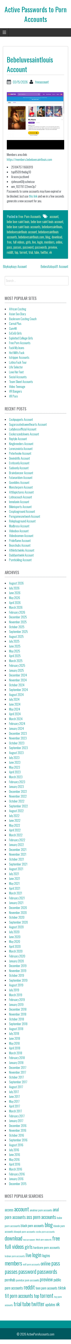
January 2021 (16, 902)
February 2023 (17, 782)
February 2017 (17, 1116)
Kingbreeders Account (21, 443)
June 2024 (14, 704)
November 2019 (17, 970)
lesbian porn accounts (15, 1256)
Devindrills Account (19, 458)
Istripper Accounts (19, 357)
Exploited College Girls (21, 338)
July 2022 (14, 815)
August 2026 (16, 583)
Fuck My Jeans (16, 348)
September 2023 (18, 748)
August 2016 (16, 1145)
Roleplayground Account (22, 521)
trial (31, 252)
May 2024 (14, 709)
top (16, 252)
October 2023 (16, 743)
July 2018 (14, 1033)
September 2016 (18, 1140)
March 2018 (15, 1053)
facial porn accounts (29, 1239)
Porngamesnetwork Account (24, 516)
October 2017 (16, 1077)
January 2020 (16, 961)
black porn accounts (32, 1225)
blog (47, 236)
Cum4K (13, 328)
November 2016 (17, 1130)
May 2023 (14, 767)
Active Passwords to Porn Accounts (36, 14)
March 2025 (16, 660)
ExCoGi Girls (15, 333)
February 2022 (17, 840)
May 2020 (14, 941)
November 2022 (18, 796)
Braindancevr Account (21, 473)
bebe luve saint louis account (47, 221)
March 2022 (16, 835)
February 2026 (17, 612)
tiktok (62, 1288)
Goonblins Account (19, 482)
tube (36, 252)
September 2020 (18, 922)
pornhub (10, 1280)
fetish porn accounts (43, 1239)
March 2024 (16, 719)
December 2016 (18, 1125)
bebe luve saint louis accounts (24, 226)
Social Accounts (18, 377)
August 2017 (16, 1087)
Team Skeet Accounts (21, 381)
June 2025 (14, 646)
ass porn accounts (41, 1216)
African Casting (17, 309)
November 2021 (17, 854)
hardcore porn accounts (46, 1247)
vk (50, 252)
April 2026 (15, 602)
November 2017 (17, 1072)
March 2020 (16, 951)
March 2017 (15, 1111)
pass (9, 247)
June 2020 (14, 937)
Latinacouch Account (20, 497)
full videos (18, 242)
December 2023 (18, 733)
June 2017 (14, 1096)
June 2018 (14, 1038)
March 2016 (15, 1169)
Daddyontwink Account (21, 555)
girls (28, 242)
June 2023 (14, 762)
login (40, 242)
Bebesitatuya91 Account (54, 266)
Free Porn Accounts (29, 216)
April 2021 (14, 888)
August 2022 (16, 811)
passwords (41, 247)
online (59, 242)
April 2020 (15, 946)
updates (50, 1304)
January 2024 (16, 728)
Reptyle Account (18, 439)
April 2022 (15, 830)
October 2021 (16, 859)
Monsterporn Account (21, 487)
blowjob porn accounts (24, 1231)
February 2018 (17, 1057)
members (49, 242)
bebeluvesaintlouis (52, 226)
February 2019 (17, 999)
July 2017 (14, 1092)
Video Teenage (17, 386)
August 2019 (16, 985)
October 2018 (16, 1019)
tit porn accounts (19, 1295)
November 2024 (18, 680)
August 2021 (16, 869)
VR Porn (13, 396)
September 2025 (18, 631)
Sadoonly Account (19, 468)
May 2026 (14, 597)
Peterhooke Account (20, 453)
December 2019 (18, 965)
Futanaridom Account (20, 477)
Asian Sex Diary (17, 314)
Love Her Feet (16, 372)
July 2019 (14, 990)
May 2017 (14, 1101)
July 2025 (14, 641)
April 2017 (14, 1106)
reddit (10, 252)
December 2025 (18, 617)
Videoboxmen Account (21, 535)
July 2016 (14, 1150)
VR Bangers (15, 391)
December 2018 (18, 1009)
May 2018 (14, 1043)
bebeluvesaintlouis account (22, 231)
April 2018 (14, 1048)
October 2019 (16, 975)
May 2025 (14, 651)
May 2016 (14, 1159)
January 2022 (16, 844)
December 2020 (18, 907)
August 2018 (16, 1028)
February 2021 (17, 898)
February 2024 (17, 723)
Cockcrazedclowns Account (24, 434)
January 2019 (16, 1004)
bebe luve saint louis (18, 221)
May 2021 (14, 883)
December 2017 (17, 1067)
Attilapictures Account (21, 492)
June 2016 (14, 1154)
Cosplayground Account (22, 511)
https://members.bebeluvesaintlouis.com (29, 159)
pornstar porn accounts (27, 1280)
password (28, 247)
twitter (44, 252)
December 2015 (18, 1183)
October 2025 (16, 627)
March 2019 (15, 995)
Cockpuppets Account (21, 419)
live (34, 242)
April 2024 (15, 714)
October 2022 (16, 801)
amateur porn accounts (41, 1210)
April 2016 (14, 1164)
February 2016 (17, 1174)
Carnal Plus (15, 323)
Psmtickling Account (20, 560)
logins (46, 1255)
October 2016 (16, 1135)
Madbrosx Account (19, 526)
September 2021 (18, 864)
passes (17, 247)
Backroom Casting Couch (23, 319)
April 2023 (15, 772)
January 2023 (16, 786)
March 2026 (16, 607)
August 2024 (16, 694)
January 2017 (16, 1120)
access (9, 1209)
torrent (23, 252)
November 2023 (18, 738)
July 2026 (14, 588)
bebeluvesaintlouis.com (31, 236)
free (9, 242)
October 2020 (16, 917)
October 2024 (16, 685)
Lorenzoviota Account (21, 448)
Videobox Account (19, 531)
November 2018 (17, 1014)
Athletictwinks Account (21, 550)
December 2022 (18, 791)
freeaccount (42, 81)
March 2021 (15, 893)
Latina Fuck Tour (18, 362)
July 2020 (14, 932)
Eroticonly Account (19, 463)
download (57, 236)
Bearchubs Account (19, 545)
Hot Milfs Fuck (16, 352)
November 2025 (18, 622)
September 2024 (18, 689)
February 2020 (17, 956)
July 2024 (14, 699)
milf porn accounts (31, 1264)
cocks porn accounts (45, 1231)
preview (52, 247)
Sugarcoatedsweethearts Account (28, 424)
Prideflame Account (20, 540)
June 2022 (14, 820)
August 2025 (16, 636)
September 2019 (18, 980)
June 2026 (14, 593)
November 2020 (18, 912)
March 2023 (16, 777)
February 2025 (17, 665)
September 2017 (18, 1082)
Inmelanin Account (19, 502)
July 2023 (14, 757)
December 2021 (18, 849)
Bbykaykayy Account (15, 266)
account (54, 216)
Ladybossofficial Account (22, 429)
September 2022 (18, 806)
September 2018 (18, 1024)
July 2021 (14, 874)
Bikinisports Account (20, 506)
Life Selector (16, 367)
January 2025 (16, 670)
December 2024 (18, 675)
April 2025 (15, 656)
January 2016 (16, 1179)
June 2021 (14, 878)
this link (33, 196)
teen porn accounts (46, 1287)
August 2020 (16, 927)
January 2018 (16, 1062)
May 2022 (14, 825)
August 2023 (16, 752)
